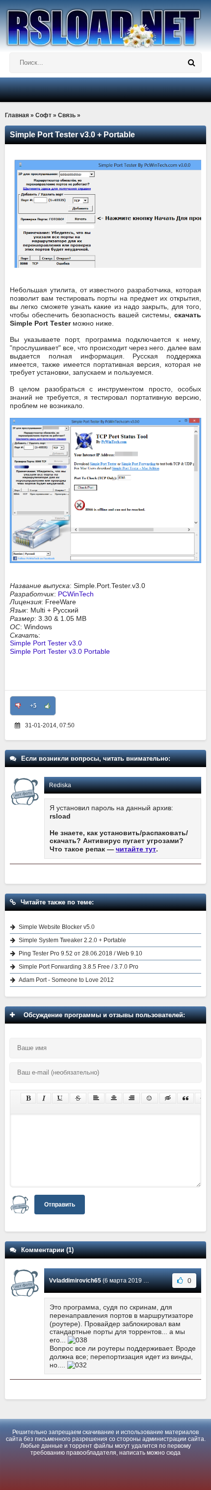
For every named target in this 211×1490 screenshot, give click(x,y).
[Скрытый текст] (167, 1098)
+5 (33, 706)
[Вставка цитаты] (185, 1098)
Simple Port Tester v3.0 (46, 643)
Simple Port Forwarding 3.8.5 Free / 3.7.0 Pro (78, 966)
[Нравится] (48, 706)
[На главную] (105, 24)
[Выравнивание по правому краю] (131, 1098)
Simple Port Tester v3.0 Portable (60, 651)
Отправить (59, 1204)
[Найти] (191, 63)
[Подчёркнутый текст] (60, 1098)
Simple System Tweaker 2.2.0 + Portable (72, 940)
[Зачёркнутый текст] (78, 1098)
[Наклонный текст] (44, 1098)
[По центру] (114, 1098)
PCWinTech (76, 594)
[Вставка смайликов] (149, 1098)
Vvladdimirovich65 (75, 1280)
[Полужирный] (28, 1098)
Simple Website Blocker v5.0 (57, 927)
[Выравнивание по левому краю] (96, 1098)
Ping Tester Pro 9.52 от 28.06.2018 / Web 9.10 (80, 953)
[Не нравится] (18, 706)
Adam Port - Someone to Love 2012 (66, 979)
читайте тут (136, 849)
